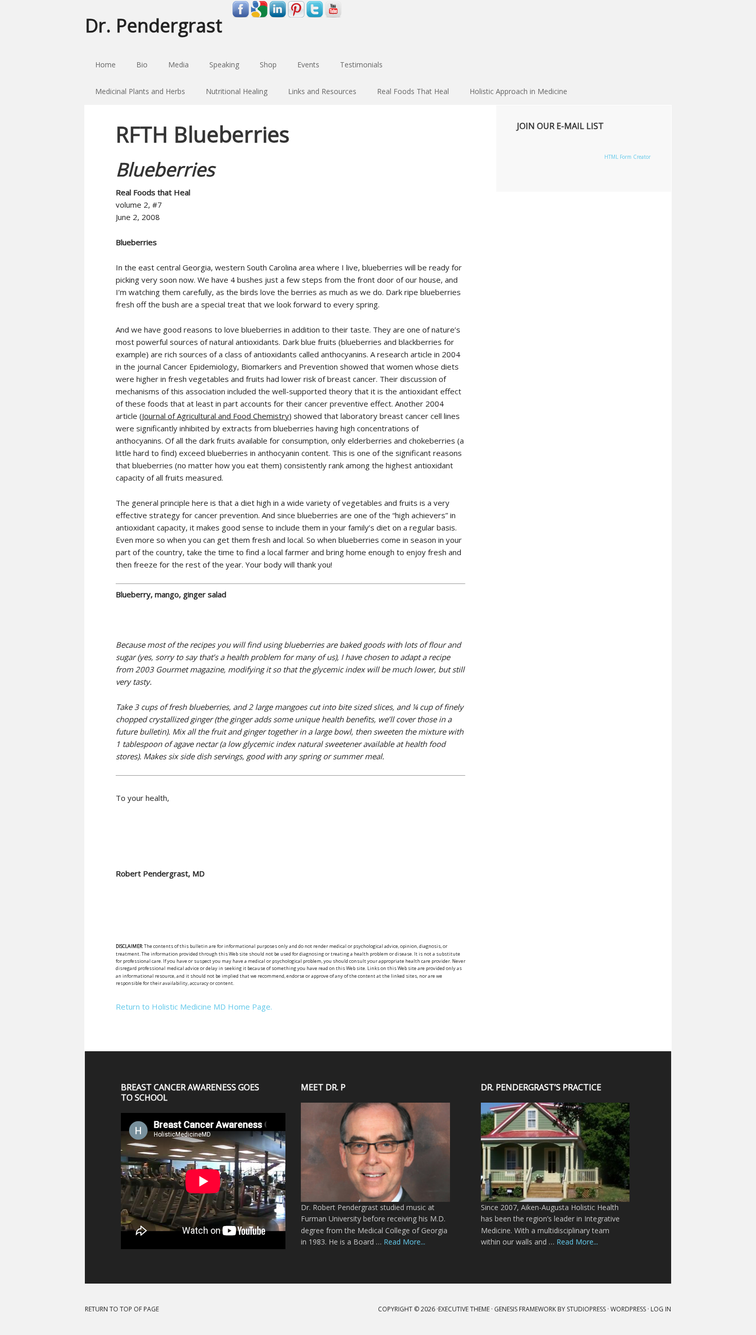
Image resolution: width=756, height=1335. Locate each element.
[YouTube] (333, 15)
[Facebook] (240, 15)
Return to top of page (122, 1309)
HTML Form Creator (627, 156)
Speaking (224, 64)
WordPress (628, 1309)
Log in (661, 1309)
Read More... (404, 1242)
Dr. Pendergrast (153, 25)
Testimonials (361, 64)
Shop (268, 64)
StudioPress (586, 1309)
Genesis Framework (525, 1309)
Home (105, 64)
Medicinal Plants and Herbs (135, 91)
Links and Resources (317, 91)
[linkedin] (277, 15)
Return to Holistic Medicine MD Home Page (193, 1006)
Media (178, 64)
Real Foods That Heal (408, 91)
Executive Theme (464, 1309)
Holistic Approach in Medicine (513, 91)
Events (308, 64)
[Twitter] (314, 15)
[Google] (259, 15)
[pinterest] (296, 15)
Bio (142, 64)
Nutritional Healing (231, 91)
